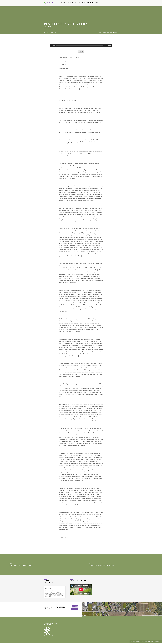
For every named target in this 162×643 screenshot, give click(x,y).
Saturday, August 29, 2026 (50, 587)
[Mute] (106, 45)
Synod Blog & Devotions (50, 582)
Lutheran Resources (80, 3)
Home (58, 2)
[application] (81, 45)
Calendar (87, 2)
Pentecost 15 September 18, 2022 (101, 565)
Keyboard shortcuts (145, 615)
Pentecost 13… (53, 32)
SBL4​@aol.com (55, 612)
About (63, 2)
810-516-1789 (47, 612)
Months (115, 32)
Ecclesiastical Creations (55, 637)
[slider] (109, 45)
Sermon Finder (71, 2)
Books (104, 32)
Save (81, 51)
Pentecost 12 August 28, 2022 (21, 565)
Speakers (109, 32)
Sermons (48, 32)
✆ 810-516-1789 (47, 624)
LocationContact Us (95, 3)
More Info (75, 606)
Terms (161, 615)
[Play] (51, 45)
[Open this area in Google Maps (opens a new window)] (84, 615)
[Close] (160, 641)
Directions (75, 608)
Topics (99, 32)
